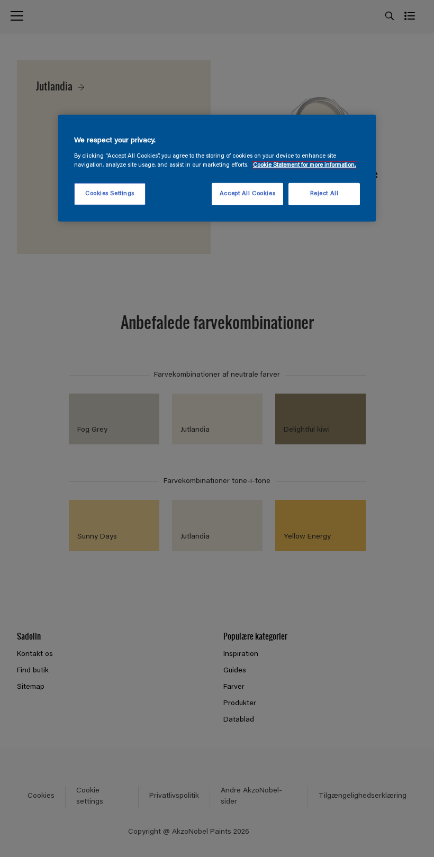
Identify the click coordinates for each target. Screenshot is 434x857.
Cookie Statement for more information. (304, 165)
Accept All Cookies (247, 194)
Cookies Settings (109, 194)
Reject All (324, 194)
